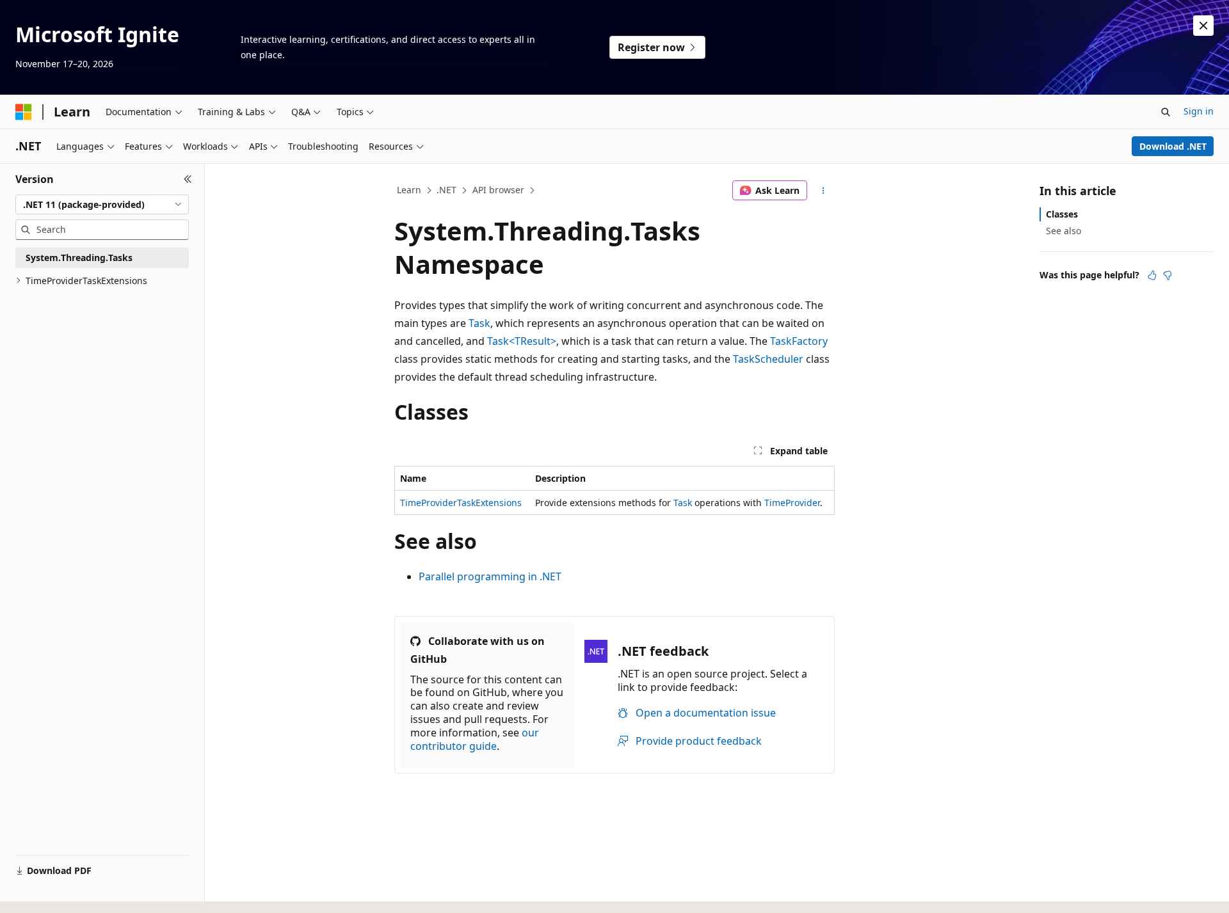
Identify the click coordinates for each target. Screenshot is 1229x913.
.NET (446, 190)
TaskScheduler (768, 359)
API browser (498, 190)
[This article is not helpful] (1167, 275)
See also (1063, 231)
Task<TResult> (521, 341)
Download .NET (1173, 146)
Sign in (1199, 111)
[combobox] (102, 205)
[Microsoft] (23, 112)
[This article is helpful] (1152, 275)
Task (479, 323)
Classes (1062, 214)
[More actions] (823, 190)
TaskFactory (799, 341)
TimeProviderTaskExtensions (461, 502)
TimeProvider (792, 502)
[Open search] (1165, 111)
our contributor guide (474, 739)
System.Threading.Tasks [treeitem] (79, 257)
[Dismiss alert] (1203, 25)
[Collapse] (188, 179)
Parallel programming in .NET (490, 576)
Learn (409, 190)
